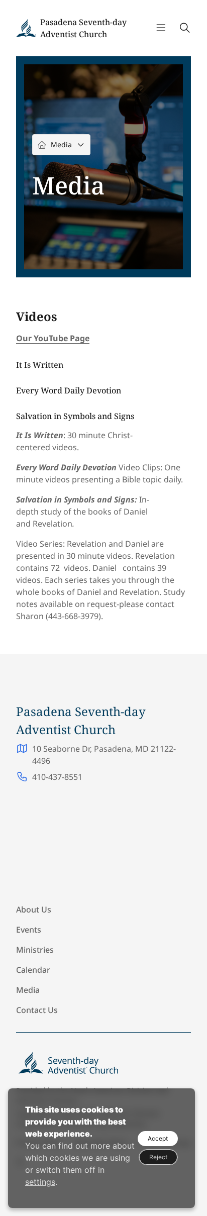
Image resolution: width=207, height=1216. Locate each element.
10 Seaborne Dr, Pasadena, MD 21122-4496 (104, 754)
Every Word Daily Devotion (68, 390)
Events (28, 929)
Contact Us (37, 1010)
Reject (158, 1157)
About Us (33, 909)
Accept (158, 1138)
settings (40, 1182)
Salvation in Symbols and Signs (75, 416)
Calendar (33, 969)
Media (28, 989)
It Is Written (39, 364)
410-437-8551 (57, 776)
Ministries (35, 949)
